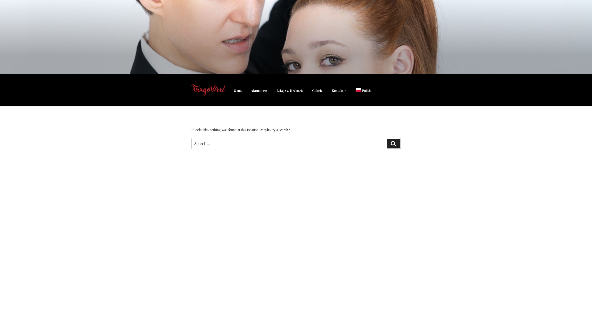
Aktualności (259, 90)
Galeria (317, 90)
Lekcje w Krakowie (290, 90)
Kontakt (337, 90)
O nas (238, 90)
